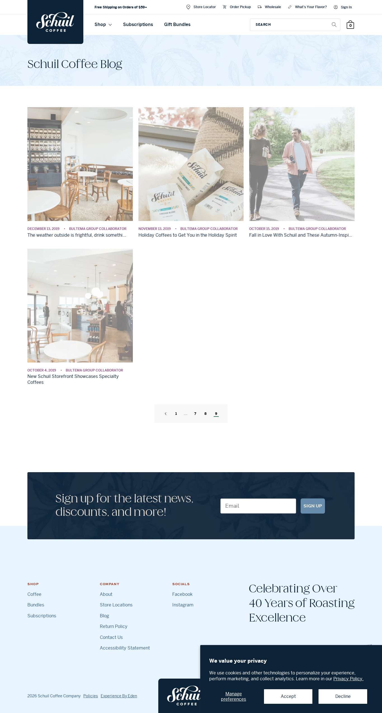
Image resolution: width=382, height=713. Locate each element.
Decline (343, 696)
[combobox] (295, 24)
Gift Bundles (177, 24)
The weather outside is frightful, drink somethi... (76, 235)
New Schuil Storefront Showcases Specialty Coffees (73, 379)
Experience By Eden (119, 696)
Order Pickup (240, 7)
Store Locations (116, 605)
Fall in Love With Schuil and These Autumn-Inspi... (300, 235)
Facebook (182, 594)
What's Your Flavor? (311, 7)
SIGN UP (312, 506)
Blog (104, 615)
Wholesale (273, 7)
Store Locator (205, 7)
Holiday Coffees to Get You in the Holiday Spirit (187, 235)
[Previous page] (165, 413)
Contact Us (111, 637)
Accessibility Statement (125, 648)
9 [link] (216, 413)
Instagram (183, 605)
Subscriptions (138, 24)
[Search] (334, 24)
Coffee (34, 594)
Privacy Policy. (348, 678)
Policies (90, 696)
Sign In (346, 7)
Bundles (35, 605)
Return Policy (114, 626)
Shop (101, 24)
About (106, 594)
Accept (288, 696)
